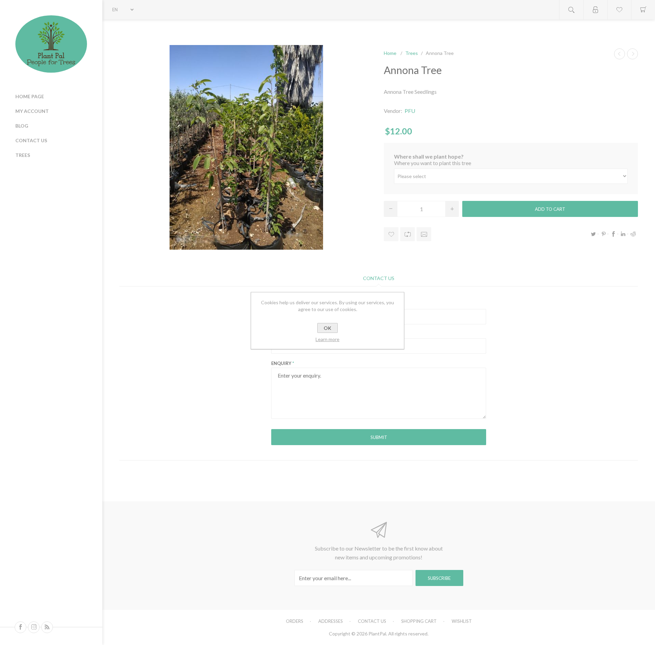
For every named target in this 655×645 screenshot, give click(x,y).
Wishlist (462, 621)
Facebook (613, 234)
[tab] (378, 278)
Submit (378, 437)
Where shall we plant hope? (429, 156)
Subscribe (439, 578)
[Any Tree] (632, 53)
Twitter (594, 234)
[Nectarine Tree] (619, 53)
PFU (410, 110)
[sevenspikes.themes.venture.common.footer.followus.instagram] (34, 627)
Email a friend (424, 234)
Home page (29, 96)
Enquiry (281, 363)
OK (327, 328)
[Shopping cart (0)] (643, 9)
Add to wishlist (391, 234)
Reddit (633, 234)
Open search (571, 9)
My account (32, 111)
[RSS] (47, 627)
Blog (21, 126)
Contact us (31, 140)
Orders (294, 621)
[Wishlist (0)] (619, 9)
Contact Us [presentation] (378, 278)
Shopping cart (419, 621)
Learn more (327, 339)
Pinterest (603, 234)
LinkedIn (623, 234)
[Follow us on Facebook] (20, 627)
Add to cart (550, 209)
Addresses (330, 621)
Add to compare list (407, 234)
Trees (22, 155)
